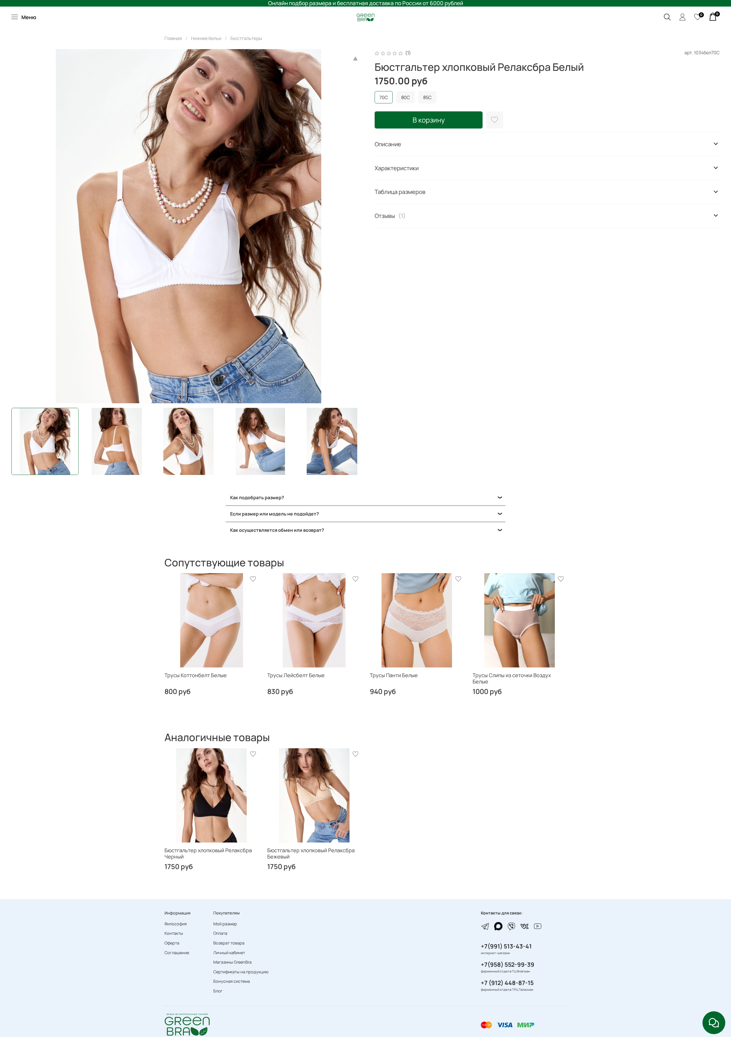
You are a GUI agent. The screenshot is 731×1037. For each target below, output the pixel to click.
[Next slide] (356, 226)
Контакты (173, 933)
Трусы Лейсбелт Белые (296, 675)
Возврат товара (228, 943)
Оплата (220, 933)
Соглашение (176, 952)
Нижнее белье (206, 38)
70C (383, 97)
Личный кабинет (229, 952)
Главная (173, 38)
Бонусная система (231, 981)
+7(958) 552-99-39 (507, 964)
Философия (175, 923)
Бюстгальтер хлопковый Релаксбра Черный (208, 853)
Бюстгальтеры (246, 38)
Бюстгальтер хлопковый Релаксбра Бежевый (311, 853)
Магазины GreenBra (232, 962)
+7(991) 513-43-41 (506, 946)
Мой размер (225, 923)
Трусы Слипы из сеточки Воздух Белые (512, 678)
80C (405, 97)
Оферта (171, 943)
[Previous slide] (20, 226)
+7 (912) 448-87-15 (507, 983)
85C (427, 97)
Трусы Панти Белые (394, 675)
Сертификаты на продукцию (240, 971)
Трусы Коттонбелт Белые (195, 675)
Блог (218, 991)
